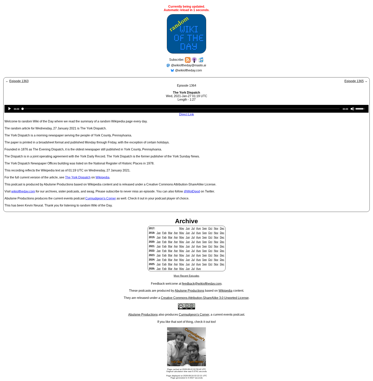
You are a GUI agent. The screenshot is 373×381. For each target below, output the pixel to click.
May (181, 228)
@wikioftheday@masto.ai (188, 65)
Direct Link (186, 114)
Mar (170, 232)
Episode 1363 (19, 81)
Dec (222, 228)
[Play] (9, 109)
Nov (216, 228)
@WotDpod (192, 191)
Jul (193, 228)
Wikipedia (102, 177)
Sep (204, 228)
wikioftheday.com (23, 191)
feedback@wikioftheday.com (201, 283)
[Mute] (352, 109)
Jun (188, 228)
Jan (159, 232)
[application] (186, 109)
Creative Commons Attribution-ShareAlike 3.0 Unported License (205, 297)
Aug (198, 228)
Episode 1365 (354, 81)
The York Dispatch (78, 177)
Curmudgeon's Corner (100, 198)
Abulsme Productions (189, 290)
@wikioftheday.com (188, 70)
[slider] (361, 108)
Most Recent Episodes (186, 275)
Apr (176, 232)
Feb (164, 232)
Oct (210, 228)
